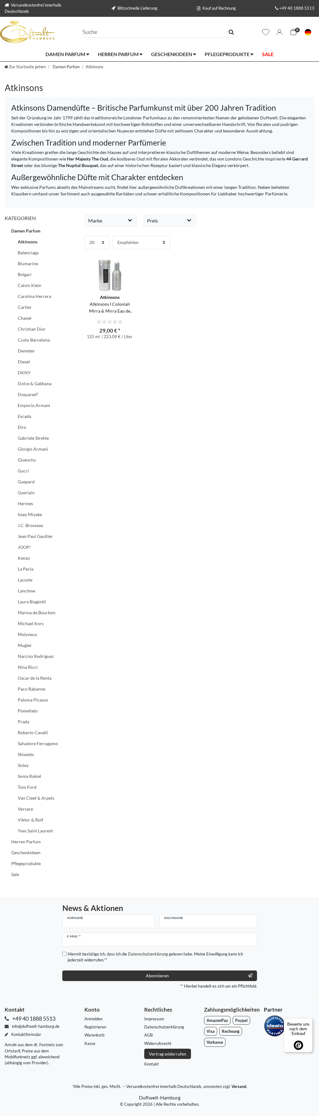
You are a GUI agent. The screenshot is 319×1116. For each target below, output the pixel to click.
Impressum (154, 1018)
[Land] (308, 32)
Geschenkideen (172, 54)
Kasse (89, 1043)
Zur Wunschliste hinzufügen (129, 260)
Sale (268, 54)
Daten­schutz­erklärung (164, 1026)
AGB (148, 1034)
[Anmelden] (279, 32)
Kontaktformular (25, 1034)
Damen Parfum (65, 54)
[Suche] (231, 31)
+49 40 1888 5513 (296, 8)
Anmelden (93, 1018)
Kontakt (151, 1063)
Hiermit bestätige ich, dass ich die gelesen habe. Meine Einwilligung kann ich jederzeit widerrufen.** (155, 956)
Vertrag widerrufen (167, 1053)
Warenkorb (94, 1034)
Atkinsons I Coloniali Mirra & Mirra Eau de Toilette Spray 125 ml (109, 304)
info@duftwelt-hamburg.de (35, 1026)
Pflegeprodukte (227, 54)
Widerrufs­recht (157, 1043)
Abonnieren (157, 975)
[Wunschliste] (266, 32)
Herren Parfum (119, 54)
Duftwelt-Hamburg (159, 1097)
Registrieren (95, 1026)
